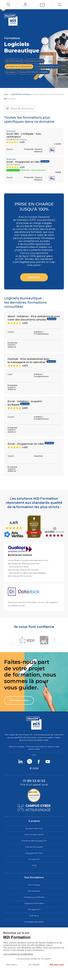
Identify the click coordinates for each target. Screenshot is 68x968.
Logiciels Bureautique (20, 94)
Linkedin (20, 761)
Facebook (38, 761)
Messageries (11, 72)
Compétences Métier (34, 921)
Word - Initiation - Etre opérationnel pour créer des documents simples (34, 318)
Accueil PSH (34, 859)
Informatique (34, 885)
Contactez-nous (19, 700)
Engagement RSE (34, 853)
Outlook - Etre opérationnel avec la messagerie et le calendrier (29, 360)
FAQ (34, 865)
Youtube (47, 761)
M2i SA (12, 569)
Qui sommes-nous (34, 828)
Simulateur (34, 277)
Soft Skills (34, 915)
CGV (34, 755)
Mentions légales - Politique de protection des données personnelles (34, 747)
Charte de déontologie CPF (34, 840)
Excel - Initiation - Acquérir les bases (25, 403)
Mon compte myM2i (34, 834)
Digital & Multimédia (34, 903)
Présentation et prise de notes (47, 66)
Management (34, 909)
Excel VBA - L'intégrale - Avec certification (23, 135)
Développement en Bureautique (19, 66)
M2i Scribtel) (33, 569)
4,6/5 (13, 525)
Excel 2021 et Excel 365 (34, 61)
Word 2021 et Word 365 (14, 61)
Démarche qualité (34, 847)
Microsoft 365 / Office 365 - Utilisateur (34, 72)
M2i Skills (20, 569)
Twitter (29, 761)
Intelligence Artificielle (34, 897)
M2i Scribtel (25, 576)
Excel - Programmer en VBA (23, 162)
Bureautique (34, 891)
